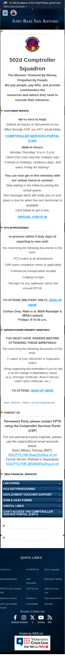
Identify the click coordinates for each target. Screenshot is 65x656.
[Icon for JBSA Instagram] (24, 618)
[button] (15, 6)
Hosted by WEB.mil (31, 633)
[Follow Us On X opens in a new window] (32, 618)
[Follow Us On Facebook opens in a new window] (15, 618)
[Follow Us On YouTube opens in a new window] (41, 618)
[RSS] (49, 618)
